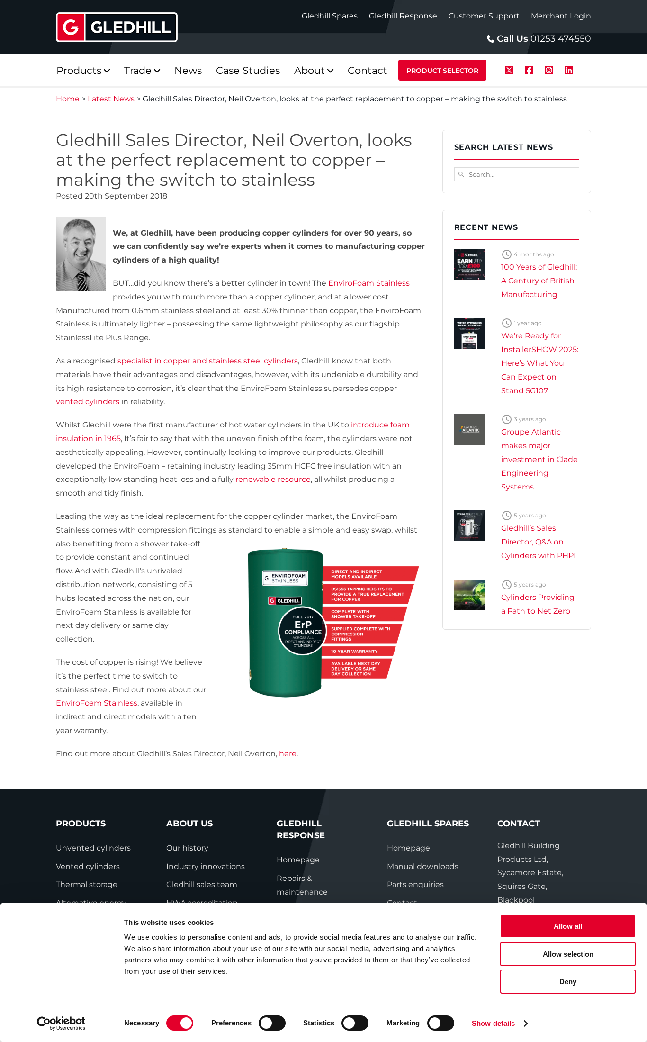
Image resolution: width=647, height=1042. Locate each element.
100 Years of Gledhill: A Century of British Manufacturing (539, 281)
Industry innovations (205, 866)
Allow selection (568, 954)
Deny (567, 982)
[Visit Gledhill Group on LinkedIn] (568, 69)
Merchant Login (561, 15)
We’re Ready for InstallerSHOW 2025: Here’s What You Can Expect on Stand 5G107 (539, 363)
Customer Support (484, 15)
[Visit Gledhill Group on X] (511, 69)
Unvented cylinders (93, 847)
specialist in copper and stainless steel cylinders (207, 360)
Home (68, 98)
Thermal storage (86, 884)
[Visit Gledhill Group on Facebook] (530, 69)
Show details (493, 1023)
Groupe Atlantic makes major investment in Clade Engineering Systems (539, 459)
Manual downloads (422, 866)
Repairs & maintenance (302, 885)
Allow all (568, 926)
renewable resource (273, 479)
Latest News (111, 98)
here (288, 753)
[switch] (272, 1023)
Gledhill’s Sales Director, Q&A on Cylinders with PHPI (538, 542)
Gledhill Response (403, 15)
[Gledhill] (117, 27)
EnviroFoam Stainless (369, 283)
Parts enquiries (415, 884)
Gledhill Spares (330, 15)
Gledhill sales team (201, 884)
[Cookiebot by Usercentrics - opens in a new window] (61, 1023)
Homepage (298, 859)
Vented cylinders (88, 866)
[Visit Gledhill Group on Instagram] (550, 69)
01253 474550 (560, 38)
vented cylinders (87, 401)
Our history (187, 847)
